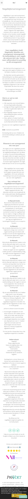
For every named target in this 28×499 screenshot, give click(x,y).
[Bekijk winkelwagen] (26, 2)
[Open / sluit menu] (1, 2)
